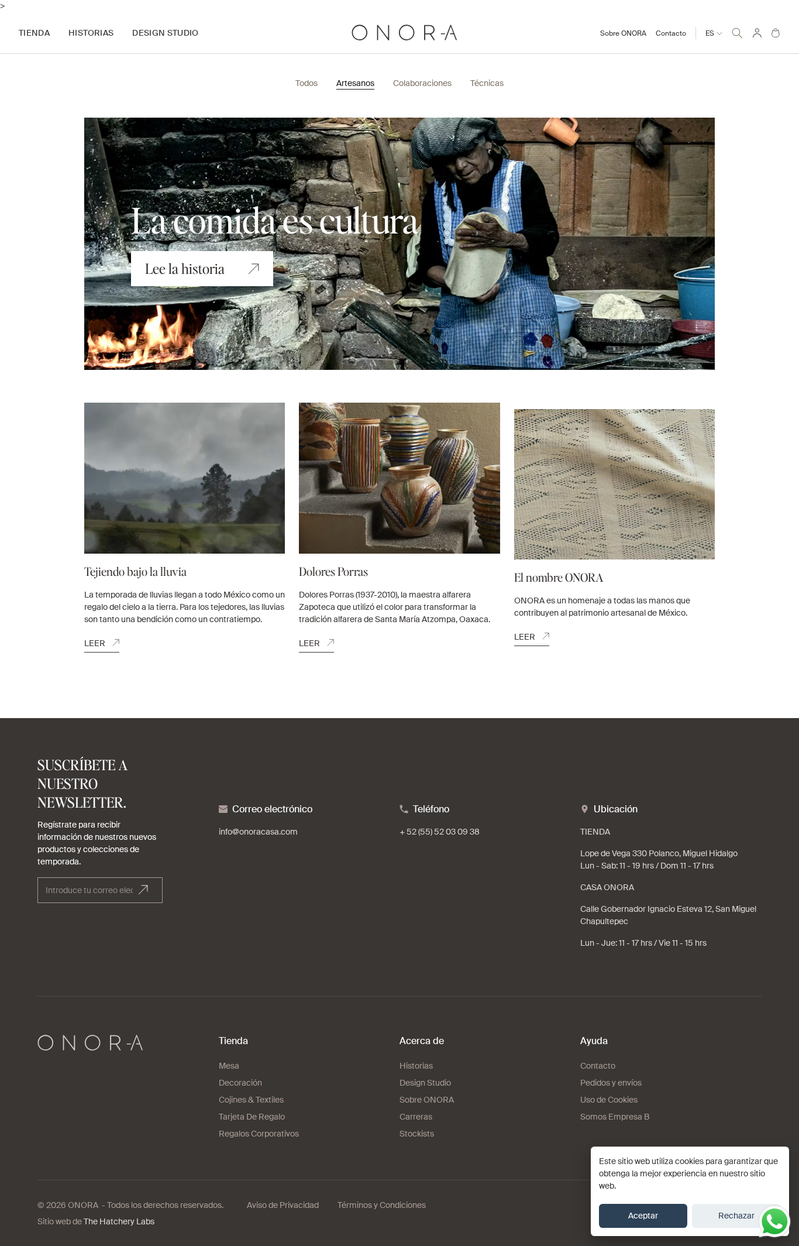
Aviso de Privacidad (283, 1205)
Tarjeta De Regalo (252, 1116)
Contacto (671, 33)
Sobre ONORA (623, 33)
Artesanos (355, 83)
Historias (416, 1065)
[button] (737, 31)
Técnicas (487, 83)
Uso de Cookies (609, 1099)
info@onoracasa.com (258, 831)
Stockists (416, 1133)
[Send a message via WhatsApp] (774, 1221)
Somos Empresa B (614, 1116)
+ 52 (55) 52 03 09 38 (439, 831)
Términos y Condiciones (381, 1205)
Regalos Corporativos (259, 1133)
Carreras (415, 1116)
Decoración (240, 1082)
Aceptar (643, 1215)
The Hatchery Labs (119, 1221)
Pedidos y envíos (611, 1082)
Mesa (229, 1065)
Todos (306, 83)
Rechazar (736, 1215)
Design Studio (425, 1082)
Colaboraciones (422, 83)
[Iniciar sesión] (757, 32)
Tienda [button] (34, 33)
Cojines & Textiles (251, 1099)
